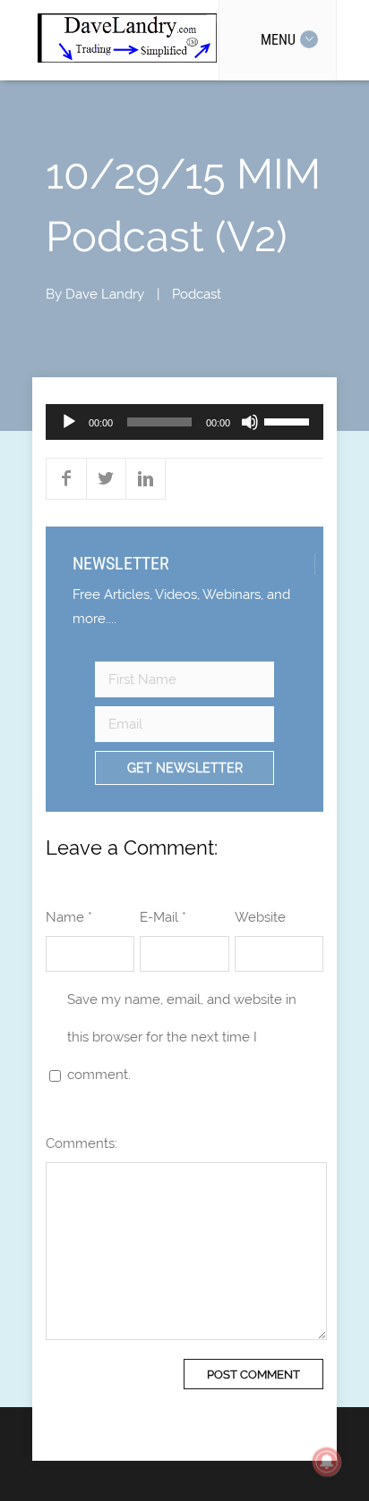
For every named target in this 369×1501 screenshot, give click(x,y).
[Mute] (250, 422)
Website (260, 917)
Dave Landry (104, 294)
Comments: (81, 1143)
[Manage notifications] (327, 1461)
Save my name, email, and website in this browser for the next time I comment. (181, 1037)
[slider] (289, 420)
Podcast (196, 294)
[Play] (69, 422)
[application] (184, 422)
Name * (69, 917)
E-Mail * (163, 917)
